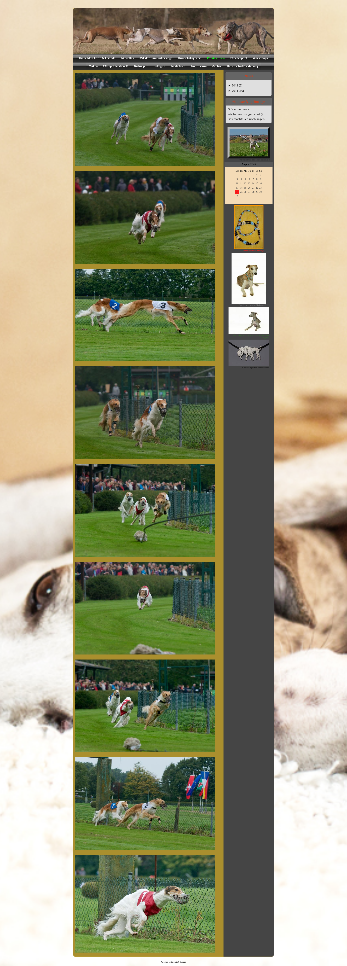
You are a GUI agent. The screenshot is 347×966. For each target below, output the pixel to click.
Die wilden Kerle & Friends (97, 58)
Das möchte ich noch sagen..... (248, 119)
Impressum (199, 66)
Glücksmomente (238, 109)
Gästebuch (178, 66)
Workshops (260, 58)
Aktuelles (127, 58)
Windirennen (216, 58)
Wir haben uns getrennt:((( (245, 114)
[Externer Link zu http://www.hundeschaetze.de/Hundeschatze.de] (249, 365)
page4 (176, 962)
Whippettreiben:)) (115, 66)
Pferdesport (238, 58)
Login (183, 962)
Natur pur (141, 66)
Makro (93, 66)
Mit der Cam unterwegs (156, 58)
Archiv (216, 66)
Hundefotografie (189, 58)
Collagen (159, 66)
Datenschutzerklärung (242, 66)
